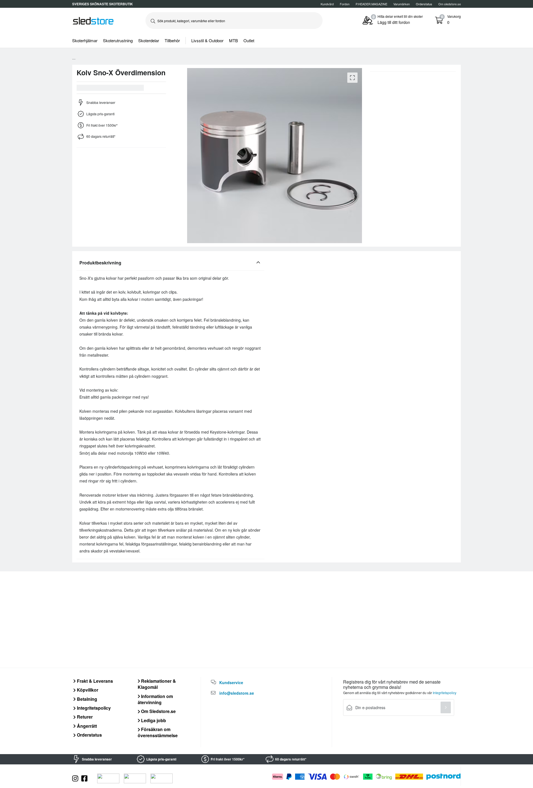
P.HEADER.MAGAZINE (371, 4)
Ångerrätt (86, 726)
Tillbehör (172, 40)
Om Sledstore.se (158, 711)
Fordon (345, 4)
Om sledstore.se (449, 4)
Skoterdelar (148, 40)
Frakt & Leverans (94, 681)
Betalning (86, 699)
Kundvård (327, 4)
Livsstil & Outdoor (207, 40)
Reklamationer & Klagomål (157, 684)
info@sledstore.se (236, 693)
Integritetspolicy (93, 708)
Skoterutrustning (118, 40)
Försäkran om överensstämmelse (158, 732)
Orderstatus (89, 735)
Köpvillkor (87, 690)
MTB (233, 40)
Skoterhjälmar (84, 40)
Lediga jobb (153, 720)
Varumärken (401, 4)
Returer (84, 717)
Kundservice (231, 682)
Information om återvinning (155, 699)
